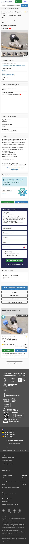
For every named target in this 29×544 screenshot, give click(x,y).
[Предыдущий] (2, 43)
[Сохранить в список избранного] (25, 12)
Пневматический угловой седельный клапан (13, 65)
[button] (27, 1)
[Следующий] (26, 43)
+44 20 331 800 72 (9, 430)
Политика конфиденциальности (14, 264)
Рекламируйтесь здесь (15, 363)
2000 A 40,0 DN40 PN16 (8, 75)
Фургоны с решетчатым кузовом (14, 447)
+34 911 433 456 (9, 437)
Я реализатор (8, 252)
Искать (25, 5)
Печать (15, 292)
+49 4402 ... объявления (11, 275)
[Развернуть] (14, 357)
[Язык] (25, 1)
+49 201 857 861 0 (9, 432)
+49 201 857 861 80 (9, 434)
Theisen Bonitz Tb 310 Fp (14, 443)
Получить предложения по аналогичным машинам (12, 254)
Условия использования (21, 539)
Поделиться (15, 299)
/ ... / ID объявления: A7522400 (10, 8)
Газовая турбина (21, 450)
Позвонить (22, 202)
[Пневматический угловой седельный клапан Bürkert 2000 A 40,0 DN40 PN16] (14, 325)
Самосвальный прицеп (9, 450)
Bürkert (4, 70)
